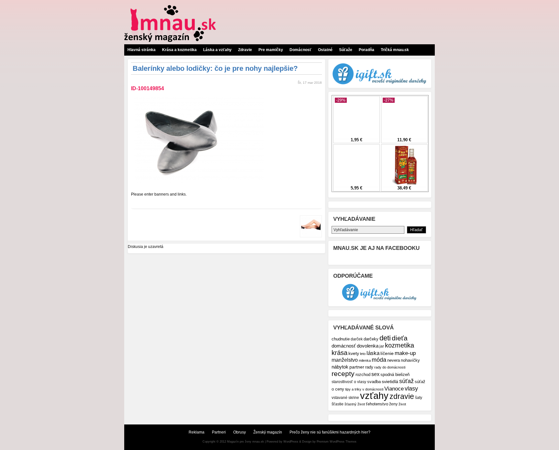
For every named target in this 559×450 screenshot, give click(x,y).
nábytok (340, 367)
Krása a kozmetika (179, 50)
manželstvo (345, 360)
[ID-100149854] (199, 184)
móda (379, 360)
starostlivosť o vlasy (349, 382)
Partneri (219, 432)
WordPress (290, 441)
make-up (405, 353)
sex (375, 374)
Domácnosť (301, 50)
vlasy (411, 388)
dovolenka (367, 345)
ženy (393, 404)
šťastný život (355, 404)
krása (339, 352)
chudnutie (341, 339)
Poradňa (366, 50)
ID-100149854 (147, 88)
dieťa (400, 338)
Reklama (196, 432)
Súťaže (345, 50)
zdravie (401, 396)
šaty (418, 397)
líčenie (387, 353)
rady (369, 367)
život (402, 404)
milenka (365, 360)
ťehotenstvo (377, 404)
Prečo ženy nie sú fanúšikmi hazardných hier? (330, 432)
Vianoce (394, 389)
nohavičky (410, 360)
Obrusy (239, 432)
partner (356, 367)
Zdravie (245, 50)
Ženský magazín (267, 432)
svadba (374, 381)
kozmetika (399, 345)
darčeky (371, 339)
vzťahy (374, 395)
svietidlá (390, 381)
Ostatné (325, 50)
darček (357, 339)
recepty (343, 373)
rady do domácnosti (389, 367)
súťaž (406, 381)
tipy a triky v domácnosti (364, 389)
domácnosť (344, 345)
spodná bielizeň (395, 374)
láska (373, 353)
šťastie (338, 404)
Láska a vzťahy (217, 50)
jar (381, 346)
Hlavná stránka (141, 50)
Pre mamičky (270, 50)
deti (385, 338)
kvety (353, 353)
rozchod (363, 374)
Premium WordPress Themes (336, 441)
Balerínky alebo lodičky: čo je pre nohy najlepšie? (215, 68)
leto (363, 354)
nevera (393, 360)
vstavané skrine (345, 397)
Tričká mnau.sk (395, 50)
